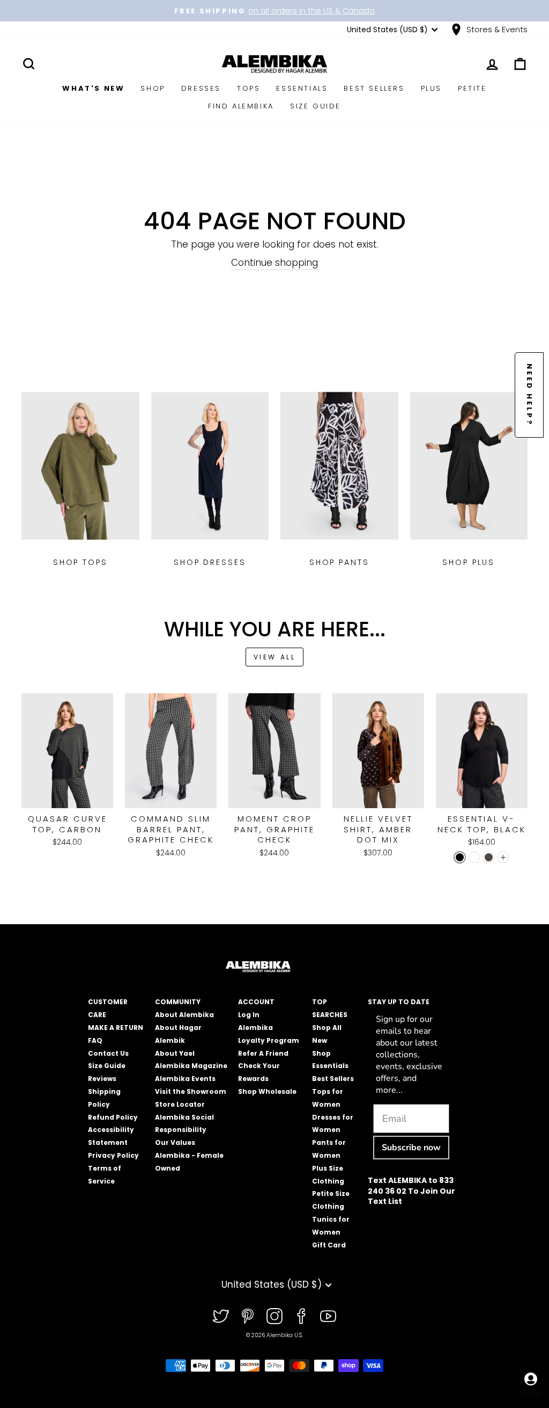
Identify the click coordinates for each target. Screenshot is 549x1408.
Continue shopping (274, 263)
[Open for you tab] (531, 1379)
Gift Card (329, 1245)
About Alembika (184, 1014)
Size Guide (315, 106)
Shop (152, 88)
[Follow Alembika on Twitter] (221, 1316)
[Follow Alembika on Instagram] (274, 1316)
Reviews (102, 1078)
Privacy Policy (113, 1155)
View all (275, 657)
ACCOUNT (256, 1001)
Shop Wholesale (267, 1091)
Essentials (302, 88)
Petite (472, 88)
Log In (248, 1014)
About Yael (175, 1053)
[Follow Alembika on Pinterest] (248, 1316)
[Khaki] (489, 857)
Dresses (201, 88)
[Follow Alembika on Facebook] (301, 1316)
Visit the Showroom (190, 1091)
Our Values (175, 1142)
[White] (474, 857)
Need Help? (529, 395)
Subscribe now (411, 1147)
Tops (248, 88)
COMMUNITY (178, 1001)
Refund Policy (113, 1117)
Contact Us (108, 1053)
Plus (431, 88)
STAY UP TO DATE (398, 1001)
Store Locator (180, 1104)
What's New (93, 88)
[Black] (460, 857)
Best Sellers (374, 88)
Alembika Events (185, 1078)
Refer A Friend (263, 1053)
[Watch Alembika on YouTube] (328, 1316)
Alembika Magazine (191, 1065)
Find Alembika (241, 106)
